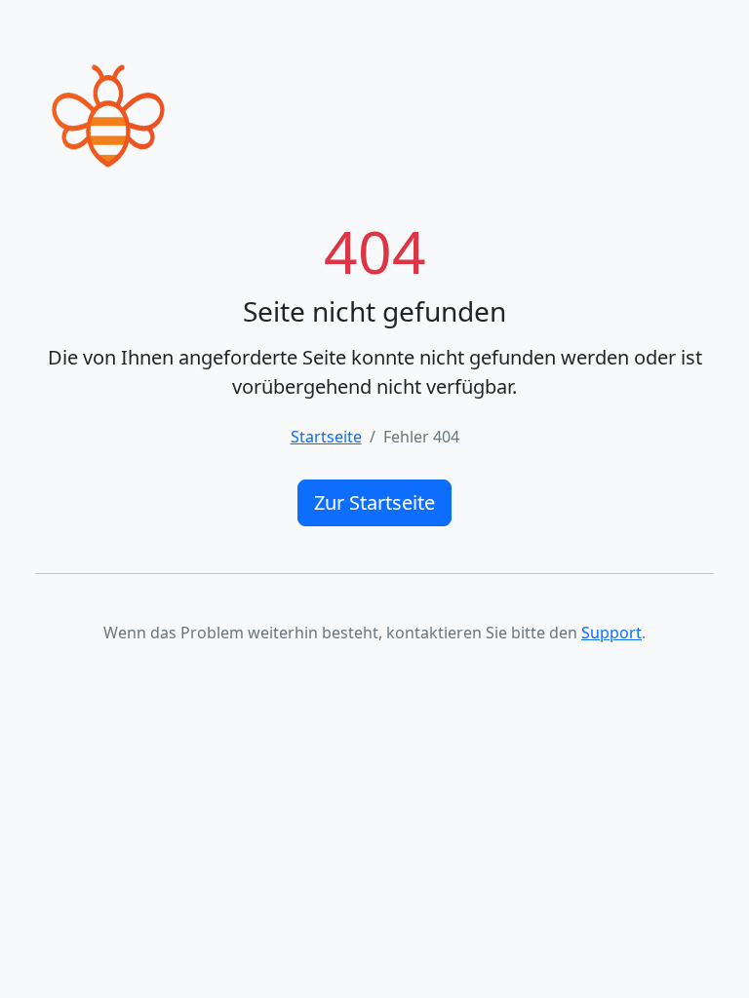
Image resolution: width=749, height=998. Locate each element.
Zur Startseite (374, 502)
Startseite (326, 436)
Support (611, 632)
